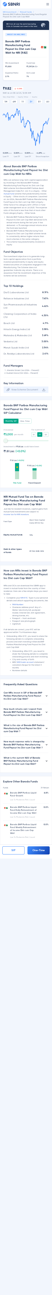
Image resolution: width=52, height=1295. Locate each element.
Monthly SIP (11, 421)
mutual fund (9, 194)
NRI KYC (24, 598)
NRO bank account (25, 662)
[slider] (5, 441)
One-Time (25, 421)
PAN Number (17, 604)
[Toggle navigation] (47, 4)
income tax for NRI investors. (16, 514)
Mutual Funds (26, 12)
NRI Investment (9, 12)
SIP (13, 850)
